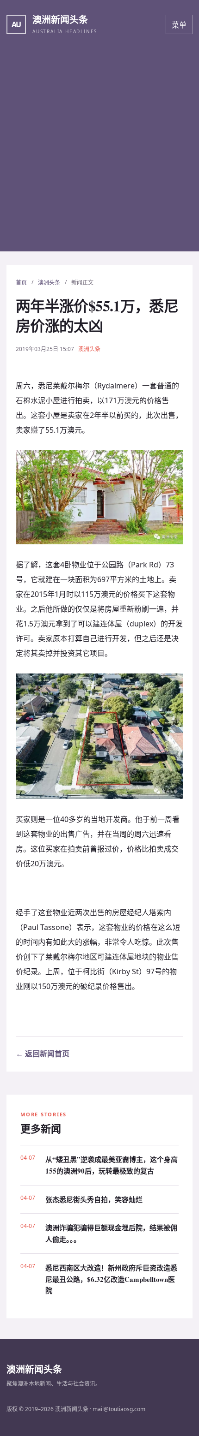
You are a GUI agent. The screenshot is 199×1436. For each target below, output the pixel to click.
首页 (21, 282)
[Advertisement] (99, 152)
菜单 (179, 25)
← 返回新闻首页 (42, 1054)
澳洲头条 (49, 282)
